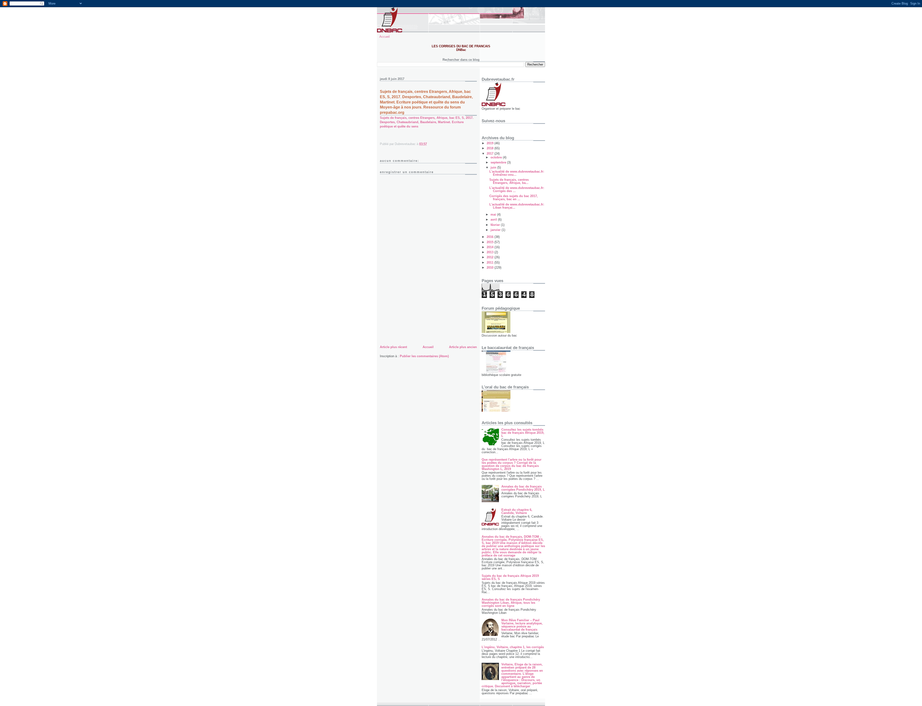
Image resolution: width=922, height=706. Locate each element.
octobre (497, 157)
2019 (490, 143)
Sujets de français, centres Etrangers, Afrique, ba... (509, 181)
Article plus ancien (463, 347)
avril (494, 219)
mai (494, 214)
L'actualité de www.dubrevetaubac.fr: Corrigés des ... (516, 189)
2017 (490, 153)
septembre (499, 162)
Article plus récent (393, 347)
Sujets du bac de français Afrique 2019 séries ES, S (510, 577)
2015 (490, 242)
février (496, 225)
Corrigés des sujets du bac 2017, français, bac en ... (513, 197)
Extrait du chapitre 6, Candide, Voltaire (516, 511)
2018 (490, 148)
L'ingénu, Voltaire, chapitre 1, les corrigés (513, 647)
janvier (496, 230)
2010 (490, 267)
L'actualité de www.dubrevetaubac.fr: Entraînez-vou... (516, 173)
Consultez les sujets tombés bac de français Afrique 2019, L (522, 433)
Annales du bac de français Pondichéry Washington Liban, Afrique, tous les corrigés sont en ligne (511, 603)
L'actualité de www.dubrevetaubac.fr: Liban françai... (516, 206)
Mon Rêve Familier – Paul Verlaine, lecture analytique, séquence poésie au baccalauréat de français (522, 624)
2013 (490, 252)
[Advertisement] (416, 311)
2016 (490, 237)
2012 (490, 257)
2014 (490, 247)
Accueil (384, 36)
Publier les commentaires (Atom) (424, 356)
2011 (490, 262)
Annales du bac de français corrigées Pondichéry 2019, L (523, 488)
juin (494, 167)
